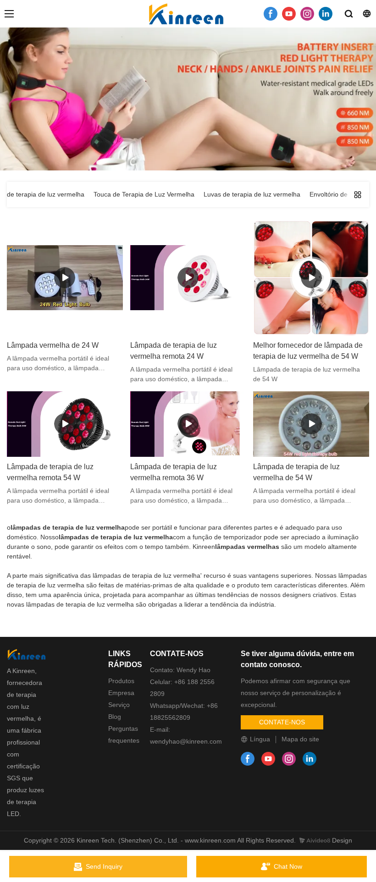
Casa (113, 135)
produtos (141, 135)
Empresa (121, 692)
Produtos (121, 681)
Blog (114, 716)
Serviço (119, 704)
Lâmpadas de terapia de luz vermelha (216, 135)
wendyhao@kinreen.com (186, 741)
